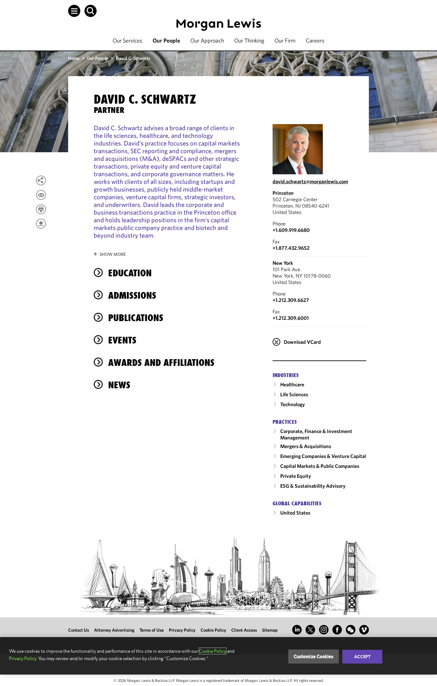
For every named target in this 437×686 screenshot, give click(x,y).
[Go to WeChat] (350, 630)
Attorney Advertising (114, 630)
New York (283, 263)
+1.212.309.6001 (291, 318)
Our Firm (285, 40)
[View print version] (41, 209)
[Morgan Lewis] (219, 25)
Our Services (127, 40)
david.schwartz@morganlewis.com (310, 181)
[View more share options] (41, 180)
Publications (135, 318)
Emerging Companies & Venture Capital (323, 456)
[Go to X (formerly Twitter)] (310, 630)
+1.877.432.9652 (291, 248)
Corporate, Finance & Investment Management (316, 434)
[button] (74, 11)
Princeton (283, 193)
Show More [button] (112, 254)
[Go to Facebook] (337, 630)
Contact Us (78, 630)
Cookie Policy (213, 630)
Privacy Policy (182, 630)
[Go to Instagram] (324, 630)
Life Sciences (294, 394)
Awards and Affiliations (161, 362)
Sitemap (270, 630)
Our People (166, 40)
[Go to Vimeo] (364, 630)
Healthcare (292, 384)
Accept (362, 656)
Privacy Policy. (23, 658)
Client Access (244, 630)
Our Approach (207, 40)
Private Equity (295, 476)
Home (73, 58)
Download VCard (302, 342)
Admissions (132, 295)
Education (130, 273)
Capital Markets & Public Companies (319, 466)
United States (295, 512)
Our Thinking (249, 40)
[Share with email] (41, 194)
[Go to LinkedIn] (297, 630)
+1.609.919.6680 (291, 230)
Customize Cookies (314, 656)
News (119, 385)
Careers (315, 40)
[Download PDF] (41, 223)
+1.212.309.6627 (291, 300)
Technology (292, 404)
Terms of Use (151, 630)
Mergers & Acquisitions (305, 446)
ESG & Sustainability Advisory (313, 486)
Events (122, 340)
